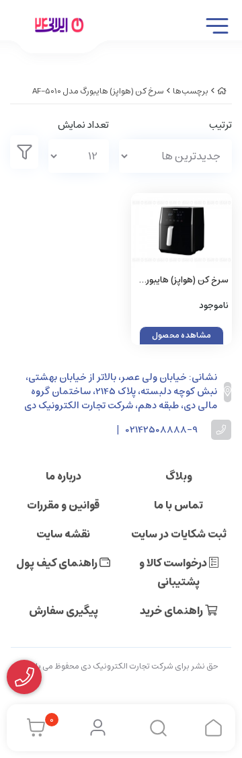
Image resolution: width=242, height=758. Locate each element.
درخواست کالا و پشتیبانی (174, 572)
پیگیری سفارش (63, 610)
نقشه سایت (63, 534)
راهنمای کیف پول (57, 563)
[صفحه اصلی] (222, 91)
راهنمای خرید (172, 610)
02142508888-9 (162, 430)
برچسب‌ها (190, 91)
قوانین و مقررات (63, 505)
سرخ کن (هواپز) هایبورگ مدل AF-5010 (98, 91)
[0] (32, 727)
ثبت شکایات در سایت (179, 534)
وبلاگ (178, 476)
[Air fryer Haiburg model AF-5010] (181, 231)
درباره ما (63, 476)
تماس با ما (178, 505)
